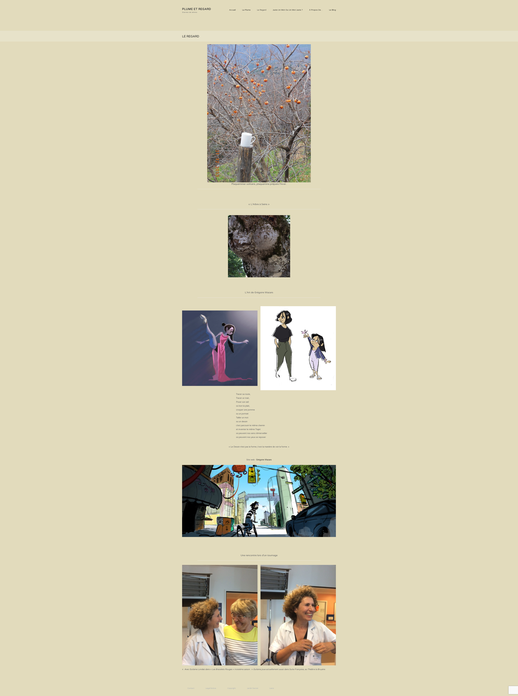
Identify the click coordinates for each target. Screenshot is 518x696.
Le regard (261, 10)
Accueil (232, 10)
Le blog (332, 10)
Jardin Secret (252, 688)
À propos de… (316, 10)
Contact (191, 688)
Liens (272, 688)
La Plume (246, 10)
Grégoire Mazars (264, 459)
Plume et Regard (196, 9)
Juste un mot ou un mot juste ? (288, 10)
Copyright (231, 688)
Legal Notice (211, 688)
